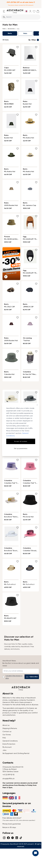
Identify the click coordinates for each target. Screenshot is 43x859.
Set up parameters (20, 448)
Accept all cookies (20, 441)
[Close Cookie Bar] (37, 405)
